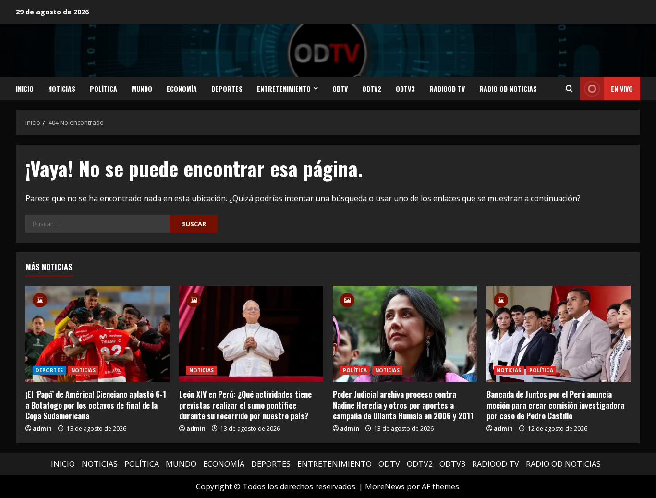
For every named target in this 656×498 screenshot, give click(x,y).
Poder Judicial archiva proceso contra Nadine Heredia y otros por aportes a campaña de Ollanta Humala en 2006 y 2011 (403, 405)
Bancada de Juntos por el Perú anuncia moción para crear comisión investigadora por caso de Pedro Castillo (555, 405)
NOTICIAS (61, 89)
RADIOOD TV (447, 89)
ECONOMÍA (182, 89)
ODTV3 (405, 89)
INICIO (25, 89)
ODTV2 (371, 89)
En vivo (622, 89)
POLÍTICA (103, 89)
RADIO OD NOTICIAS (508, 89)
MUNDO (142, 89)
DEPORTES (227, 89)
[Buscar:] (97, 224)
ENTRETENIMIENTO (284, 89)
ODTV (340, 89)
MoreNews (385, 486)
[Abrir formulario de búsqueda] (569, 89)
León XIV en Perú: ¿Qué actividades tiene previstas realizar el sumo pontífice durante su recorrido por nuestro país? (245, 405)
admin (42, 429)
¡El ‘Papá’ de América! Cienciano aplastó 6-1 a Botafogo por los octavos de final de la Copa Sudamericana (95, 405)
